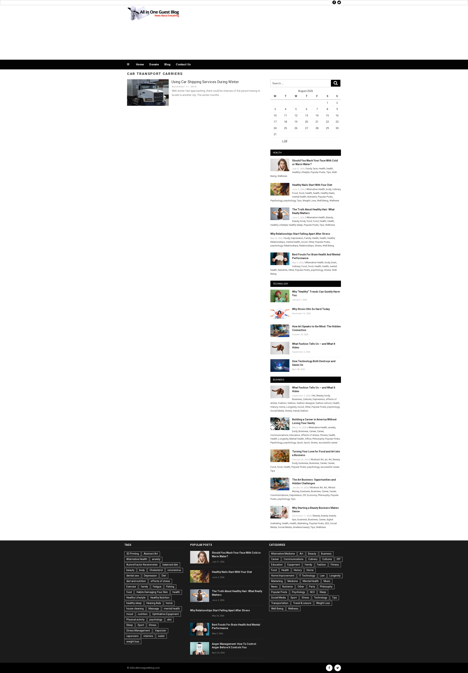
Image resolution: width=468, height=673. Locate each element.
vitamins (148, 636)
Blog (167, 64)
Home (140, 64)
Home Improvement (282, 575)
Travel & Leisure (302, 603)
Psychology (276, 200)
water (161, 636)
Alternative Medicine (283, 553)
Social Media (277, 410)
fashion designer (305, 403)
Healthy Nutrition (159, 597)
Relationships (291, 245)
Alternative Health (315, 189)
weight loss (132, 641)
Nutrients (312, 196)
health (330, 168)
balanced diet (170, 564)
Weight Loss (309, 200)
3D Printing (132, 553)
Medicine (293, 581)
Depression (297, 238)
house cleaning (135, 608)
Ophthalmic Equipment (165, 614)
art (326, 459)
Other (311, 242)
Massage (153, 608)
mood (304, 242)
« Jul (284, 140)
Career (312, 431)
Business (297, 399)
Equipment (293, 564)
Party (312, 586)
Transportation (279, 603)
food (301, 193)
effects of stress (310, 435)
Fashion (282, 403)
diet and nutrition (136, 581)
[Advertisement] (271, 31)
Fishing (170, 586)
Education (294, 435)
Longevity (291, 407)
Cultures (307, 399)
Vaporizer (160, 630)
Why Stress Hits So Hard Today (311, 309)
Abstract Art (317, 459)
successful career (328, 442)
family (144, 586)
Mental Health (296, 438)
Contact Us (183, 64)
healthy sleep (296, 225)
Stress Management (138, 630)
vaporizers (132, 636)
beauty (295, 221)
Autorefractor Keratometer (142, 564)
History (274, 407)
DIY (304, 495)
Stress (318, 245)
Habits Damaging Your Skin (152, 592)
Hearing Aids (153, 603)
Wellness (282, 176)
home (169, 603)
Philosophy (318, 438)
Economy (312, 495)
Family (307, 238)
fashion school (323, 403)
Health (322, 168)
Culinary (336, 189)
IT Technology (307, 575)
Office (308, 438)
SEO (327, 523)
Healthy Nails (327, 193)
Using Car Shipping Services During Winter (205, 82)
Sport (300, 442)
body (309, 168)
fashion (292, 403)
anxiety (331, 427)
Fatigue (157, 586)
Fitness (324, 435)
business (303, 463)
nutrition (143, 614)
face (315, 168)
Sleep (129, 625)
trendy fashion (300, 410)
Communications (279, 435)
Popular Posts (318, 172)
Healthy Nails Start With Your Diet (312, 184)
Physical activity (135, 619)
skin (169, 619)
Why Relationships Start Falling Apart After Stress (300, 233)
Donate (154, 64)
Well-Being (322, 200)
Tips (328, 172)
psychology (290, 200)
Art (313, 395)
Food (295, 193)
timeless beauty (301, 527)
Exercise (131, 586)
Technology (320, 597)
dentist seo (132, 575)
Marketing (302, 523)
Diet (164, 575)
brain (333, 262)
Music (327, 581)
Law (322, 575)
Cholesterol (156, 570)
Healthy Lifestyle (301, 172)
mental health (299, 196)
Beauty (329, 217)
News (274, 586)
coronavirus (174, 570)
